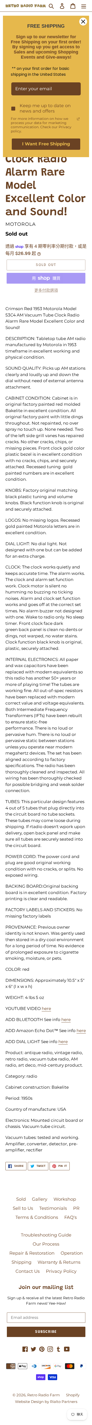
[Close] (83, 21)
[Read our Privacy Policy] (78, 119)
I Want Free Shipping (46, 144)
